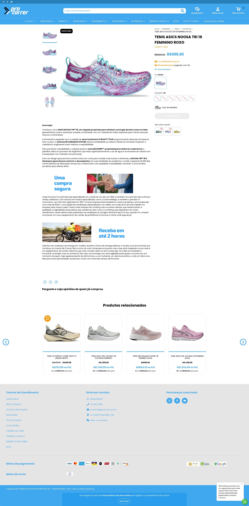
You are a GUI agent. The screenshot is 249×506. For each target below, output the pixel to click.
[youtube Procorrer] (11, 2)
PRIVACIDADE (12, 415)
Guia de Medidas (169, 107)
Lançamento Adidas (214, 21)
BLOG (176, 21)
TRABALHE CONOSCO (15, 436)
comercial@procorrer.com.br (103, 409)
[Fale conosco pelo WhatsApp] (245, 502)
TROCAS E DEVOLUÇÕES (16, 409)
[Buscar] (182, 11)
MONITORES (79, 21)
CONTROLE (186, 29)
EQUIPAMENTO (99, 21)
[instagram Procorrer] (4, 2)
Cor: (159, 75)
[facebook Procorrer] (8, 2)
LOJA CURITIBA (12, 425)
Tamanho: (160, 93)
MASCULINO (47, 21)
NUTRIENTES (137, 21)
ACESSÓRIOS (118, 21)
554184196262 (96, 399)
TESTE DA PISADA (13, 420)
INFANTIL (63, 21)
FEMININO (29, 21)
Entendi (124, 501)
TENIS (176, 29)
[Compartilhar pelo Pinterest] (56, 283)
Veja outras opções (162, 125)
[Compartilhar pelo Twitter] (51, 283)
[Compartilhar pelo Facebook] (45, 283)
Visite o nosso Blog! (98, 420)
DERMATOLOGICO (158, 21)
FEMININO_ (166, 29)
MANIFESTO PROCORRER (16, 441)
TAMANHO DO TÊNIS (15, 431)
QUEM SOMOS (12, 399)
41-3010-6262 (96, 404)
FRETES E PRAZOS (13, 404)
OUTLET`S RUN (190, 21)
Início (157, 29)
